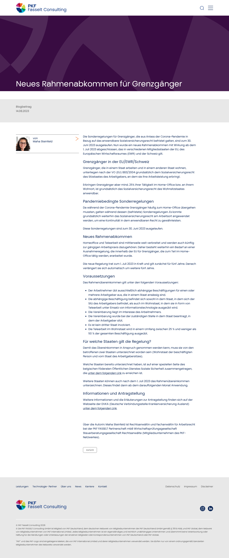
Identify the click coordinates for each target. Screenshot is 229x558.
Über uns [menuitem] (66, 486)
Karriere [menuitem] (89, 486)
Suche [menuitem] (202, 8)
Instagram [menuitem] (202, 508)
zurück (90, 450)
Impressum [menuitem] (190, 486)
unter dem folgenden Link (105, 373)
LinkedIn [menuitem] (210, 508)
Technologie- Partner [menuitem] (45, 486)
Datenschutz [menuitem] (172, 486)
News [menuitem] (78, 486)
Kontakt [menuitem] (102, 486)
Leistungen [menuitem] (22, 486)
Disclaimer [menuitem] (207, 486)
